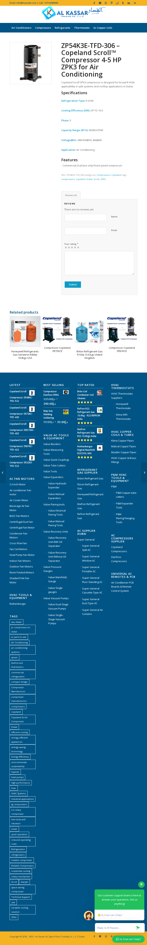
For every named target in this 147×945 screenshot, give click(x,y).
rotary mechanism (20, 876)
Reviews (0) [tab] (71, 195)
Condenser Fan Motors (18, 535)
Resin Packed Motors (22, 572)
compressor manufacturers (19, 698)
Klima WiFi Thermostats (123, 416)
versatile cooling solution (19, 909)
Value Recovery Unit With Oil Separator (57, 542)
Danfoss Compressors (119, 559)
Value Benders (52, 444)
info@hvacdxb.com (26, 2)
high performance (20, 782)
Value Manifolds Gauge (57, 579)
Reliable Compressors (22, 865)
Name (114, 216)
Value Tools (50, 471)
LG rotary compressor (17, 811)
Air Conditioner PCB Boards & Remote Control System (122, 586)
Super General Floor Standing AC (92, 580)
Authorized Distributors (17, 664)
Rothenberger (18, 603)
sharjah (24, 881)
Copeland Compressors (119, 549)
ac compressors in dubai (20, 629)
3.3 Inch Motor (18, 484)
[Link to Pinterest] (111, 3)
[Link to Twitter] (100, 3)
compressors (68, 179)
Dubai (89, 179)
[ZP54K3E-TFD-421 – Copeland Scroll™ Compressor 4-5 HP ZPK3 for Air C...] (144, 472)
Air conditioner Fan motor (20, 492)
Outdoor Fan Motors (21, 566)
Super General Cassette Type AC (92, 590)
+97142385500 (51, 2)
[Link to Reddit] (117, 3)
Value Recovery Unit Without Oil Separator (57, 556)
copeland (80, 179)
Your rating (71, 244)
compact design (19, 681)
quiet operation (19, 834)
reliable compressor (21, 860)
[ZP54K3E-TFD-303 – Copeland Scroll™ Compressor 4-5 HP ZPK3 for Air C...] (3, 472)
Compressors (103, 174)
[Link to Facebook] (94, 3)
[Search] (135, 37)
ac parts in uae (18, 636)
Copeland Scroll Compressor (19, 719)
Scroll (96, 179)
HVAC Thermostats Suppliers (122, 395)
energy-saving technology (18, 749)
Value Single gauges (55, 590)
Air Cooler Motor (19, 500)
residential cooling (20, 871)
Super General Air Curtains (92, 612)
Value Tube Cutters (54, 465)
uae (13, 902)
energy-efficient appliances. (19, 739)
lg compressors (19, 804)
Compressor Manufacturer (18, 689)
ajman (14, 657)
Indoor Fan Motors (20, 560)
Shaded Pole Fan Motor (19, 580)
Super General (86, 539)
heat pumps (17, 777)
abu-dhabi (16, 622)
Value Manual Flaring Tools (56, 523)
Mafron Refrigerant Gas (88, 506)
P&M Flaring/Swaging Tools (125, 518)
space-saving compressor (17, 889)
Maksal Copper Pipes (123, 446)
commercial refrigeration (17, 674)
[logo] (73, 14)
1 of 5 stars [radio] (65, 247)
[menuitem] (21, 27)
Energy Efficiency (20, 756)
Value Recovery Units (55, 531)
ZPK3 (103, 179)
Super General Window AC (90, 558)
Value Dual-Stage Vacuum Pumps (58, 606)
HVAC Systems (18, 793)
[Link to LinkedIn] (128, 3)
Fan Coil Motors (18, 549)
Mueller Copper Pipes (123, 452)
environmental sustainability (19, 764)
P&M (114, 486)
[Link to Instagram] (106, 3)
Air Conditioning (19, 642)
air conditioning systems (19, 649)
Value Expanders (53, 477)
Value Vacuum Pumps (56, 598)
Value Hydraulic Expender (57, 485)
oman (14, 828)
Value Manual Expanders (56, 496)
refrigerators (17, 854)
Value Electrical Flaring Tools (57, 512)
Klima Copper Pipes (122, 440)
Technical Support (20, 897)
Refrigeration (18, 849)
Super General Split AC (90, 547)
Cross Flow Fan (18, 543)
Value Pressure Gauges (52, 569)
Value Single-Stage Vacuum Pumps (56, 619)
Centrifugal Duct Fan (21, 522)
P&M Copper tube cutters (126, 494)
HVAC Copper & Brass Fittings (123, 460)
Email (114, 230)
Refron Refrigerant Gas (88, 516)
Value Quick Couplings (56, 459)
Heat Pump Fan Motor (22, 555)
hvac (13, 788)
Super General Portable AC (90, 569)
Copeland (116, 174)
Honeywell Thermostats (123, 406)
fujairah (15, 771)
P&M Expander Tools (124, 505)
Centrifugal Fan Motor (22, 527)
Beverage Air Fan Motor (19, 508)
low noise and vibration (18, 821)
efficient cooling (19, 732)
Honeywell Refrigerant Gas (90, 496)
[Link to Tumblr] (123, 3)
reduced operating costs (21, 841)
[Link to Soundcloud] (134, 3)
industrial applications (22, 798)
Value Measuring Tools (53, 451)
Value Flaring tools (54, 504)
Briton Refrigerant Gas (90, 478)
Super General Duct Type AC (90, 601)
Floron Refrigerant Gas (87, 486)
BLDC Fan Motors (19, 516)
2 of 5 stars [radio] (67, 247)
